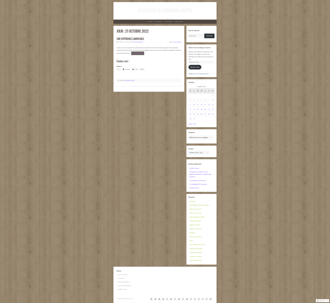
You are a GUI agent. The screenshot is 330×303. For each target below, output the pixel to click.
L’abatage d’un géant (196, 248)
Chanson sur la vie (195, 213)
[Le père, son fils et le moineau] (210, 299)
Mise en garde (179, 21)
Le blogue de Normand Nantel (165, 9)
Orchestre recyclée (195, 256)
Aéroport (192, 201)
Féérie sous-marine (195, 237)
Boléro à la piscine (195, 209)
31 (194, 119)
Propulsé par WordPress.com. (125, 298)
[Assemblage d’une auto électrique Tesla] (155, 299)
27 (205, 114)
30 (190, 119)
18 (197, 109)
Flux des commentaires (124, 285)
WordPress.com (122, 289)
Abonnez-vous (194, 67)
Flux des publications (124, 282)
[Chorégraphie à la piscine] (159, 299)
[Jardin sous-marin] (186, 299)
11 (197, 105)
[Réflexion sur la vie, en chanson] (163, 299)
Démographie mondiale (196, 217)
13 (205, 105)
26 (201, 114)
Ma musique (158, 21)
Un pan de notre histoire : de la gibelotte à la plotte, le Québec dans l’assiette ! (200, 174)
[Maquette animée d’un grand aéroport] (151, 299)
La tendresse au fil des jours (197, 180)
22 (212, 109)
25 (198, 114)
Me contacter (168, 21)
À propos (150, 21)
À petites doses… (194, 168)
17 (194, 109)
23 (190, 114)
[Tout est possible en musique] (206, 299)
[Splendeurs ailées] (202, 299)
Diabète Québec (194, 225)
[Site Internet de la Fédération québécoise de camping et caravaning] (190, 299)
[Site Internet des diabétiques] (175, 299)
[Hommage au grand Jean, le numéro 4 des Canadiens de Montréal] (194, 299)
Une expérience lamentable (130, 39)
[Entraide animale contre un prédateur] (183, 299)
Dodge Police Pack (195, 229)
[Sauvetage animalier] (171, 299)
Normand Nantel (138, 42)
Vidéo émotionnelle (195, 260)
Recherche (209, 36)
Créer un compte (123, 274)
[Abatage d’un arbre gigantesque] (198, 299)
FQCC (191, 241)
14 (209, 105)
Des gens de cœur (195, 221)
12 (201, 105)
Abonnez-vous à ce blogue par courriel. (199, 47)
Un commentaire (176, 42)
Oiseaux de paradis (195, 252)
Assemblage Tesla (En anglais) (199, 205)
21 (209, 109)
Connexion (121, 278)
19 (201, 109)
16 (190, 109)
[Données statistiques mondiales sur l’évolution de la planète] (167, 299)
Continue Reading (136, 53)
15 (212, 105)
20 (205, 109)
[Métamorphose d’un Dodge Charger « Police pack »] (179, 299)
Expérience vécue (130, 80)
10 (194, 105)
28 (209, 114)
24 (194, 114)
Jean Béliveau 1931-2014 (197, 244)
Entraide (192, 233)
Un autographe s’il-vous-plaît (198, 184)
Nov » (194, 124)
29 (212, 114)
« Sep (190, 124)
